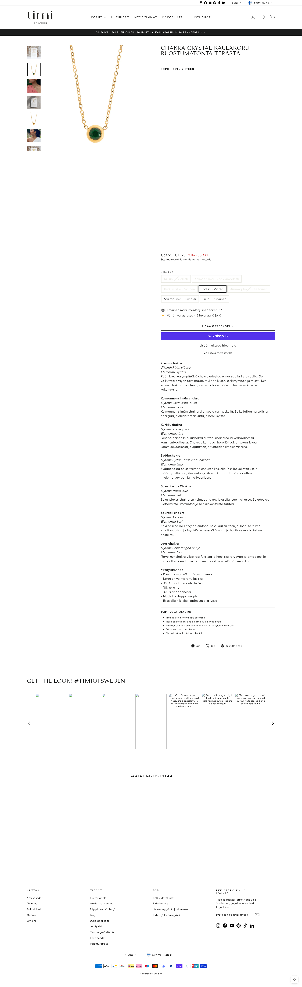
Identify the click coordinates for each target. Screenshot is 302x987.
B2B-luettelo (160, 903)
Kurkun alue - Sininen (179, 289)
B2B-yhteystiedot (163, 897)
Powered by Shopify (151, 973)
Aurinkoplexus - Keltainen (249, 289)
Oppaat (32, 915)
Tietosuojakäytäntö (102, 932)
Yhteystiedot (34, 897)
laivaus (184, 259)
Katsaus (56, 842)
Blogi (93, 915)
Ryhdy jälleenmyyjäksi (166, 915)
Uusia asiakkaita (100, 920)
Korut (97, 17)
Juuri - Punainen (214, 299)
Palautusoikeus (99, 943)
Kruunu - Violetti (176, 279)
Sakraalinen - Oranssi (180, 299)
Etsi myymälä (98, 897)
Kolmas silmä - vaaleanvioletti (217, 279)
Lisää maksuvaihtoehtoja (218, 345)
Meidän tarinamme (101, 903)
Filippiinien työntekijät (103, 909)
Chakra (167, 272)
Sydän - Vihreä (212, 289)
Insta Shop (201, 17)
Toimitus (32, 903)
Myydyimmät (145, 17)
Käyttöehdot (98, 937)
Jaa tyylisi (96, 926)
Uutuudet (120, 17)
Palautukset (34, 909)
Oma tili (32, 920)
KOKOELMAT (173, 17)
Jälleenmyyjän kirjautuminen (170, 909)
